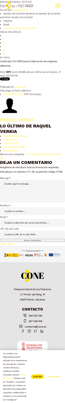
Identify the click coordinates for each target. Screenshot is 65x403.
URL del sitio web (9, 228)
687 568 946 (35, 321)
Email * (4, 217)
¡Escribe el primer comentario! (19, 28)
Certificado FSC (11, 143)
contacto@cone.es (35, 326)
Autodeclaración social (15, 135)
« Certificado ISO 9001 (37, 154)
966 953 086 (35, 315)
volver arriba (6, 243)
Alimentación (10, 150)
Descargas (20, 86)
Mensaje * (5, 178)
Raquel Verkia (17, 120)
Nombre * (5, 205)
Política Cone (10, 139)
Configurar (53, 376)
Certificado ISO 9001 (14, 146)
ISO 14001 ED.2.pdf (13, 94)
